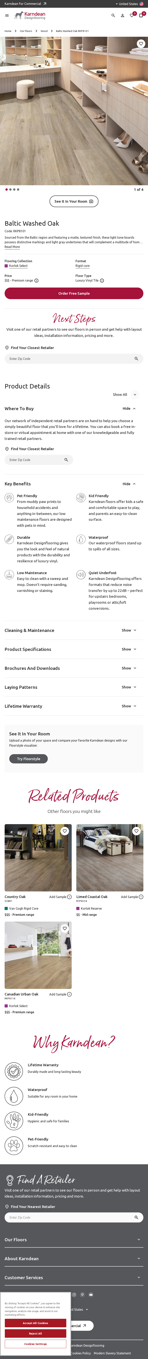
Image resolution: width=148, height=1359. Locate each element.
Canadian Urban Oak (21, 994)
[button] (6, 189)
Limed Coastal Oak (92, 897)
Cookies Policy (81, 1353)
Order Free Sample (74, 293)
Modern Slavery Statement (112, 1353)
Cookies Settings (35, 1344)
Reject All (35, 1333)
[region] (35, 1324)
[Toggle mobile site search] (113, 15)
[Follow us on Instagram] (74, 1295)
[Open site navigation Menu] (7, 15)
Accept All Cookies (35, 1323)
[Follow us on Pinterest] (82, 1295)
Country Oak (15, 897)
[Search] (136, 358)
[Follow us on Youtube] (91, 1295)
